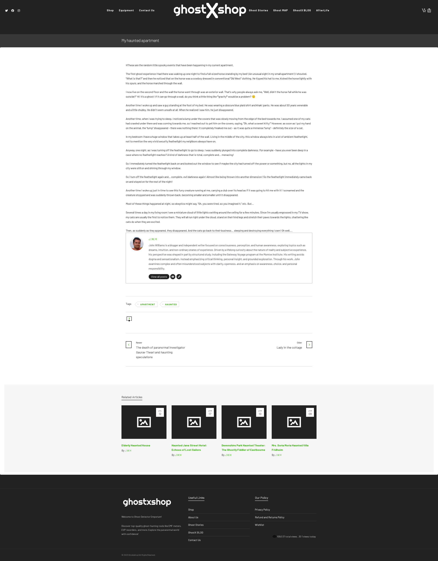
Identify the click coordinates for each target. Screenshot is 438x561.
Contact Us (194, 540)
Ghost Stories (196, 524)
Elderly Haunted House (135, 445)
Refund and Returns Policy (269, 517)
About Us (193, 517)
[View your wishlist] (429, 10)
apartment (147, 304)
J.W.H (153, 239)
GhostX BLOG (195, 532)
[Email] (172, 276)
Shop (191, 509)
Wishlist (259, 524)
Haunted (171, 304)
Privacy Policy (262, 509)
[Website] (179, 276)
